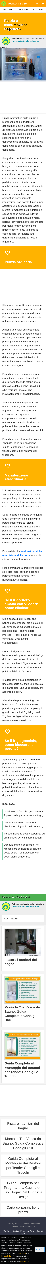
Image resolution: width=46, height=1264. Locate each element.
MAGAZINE (8, 10)
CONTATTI (38, 10)
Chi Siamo (7, 1231)
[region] (23, 99)
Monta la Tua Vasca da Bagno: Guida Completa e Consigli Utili (23, 1143)
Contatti (16, 1231)
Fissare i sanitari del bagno (23, 1126)
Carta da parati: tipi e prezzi (23, 1209)
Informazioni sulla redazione (25, 41)
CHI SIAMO (23, 10)
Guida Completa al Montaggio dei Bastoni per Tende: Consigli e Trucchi (23, 1165)
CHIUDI (39, 1249)
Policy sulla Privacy (28, 1231)
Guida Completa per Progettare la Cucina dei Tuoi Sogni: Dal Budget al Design (23, 1190)
